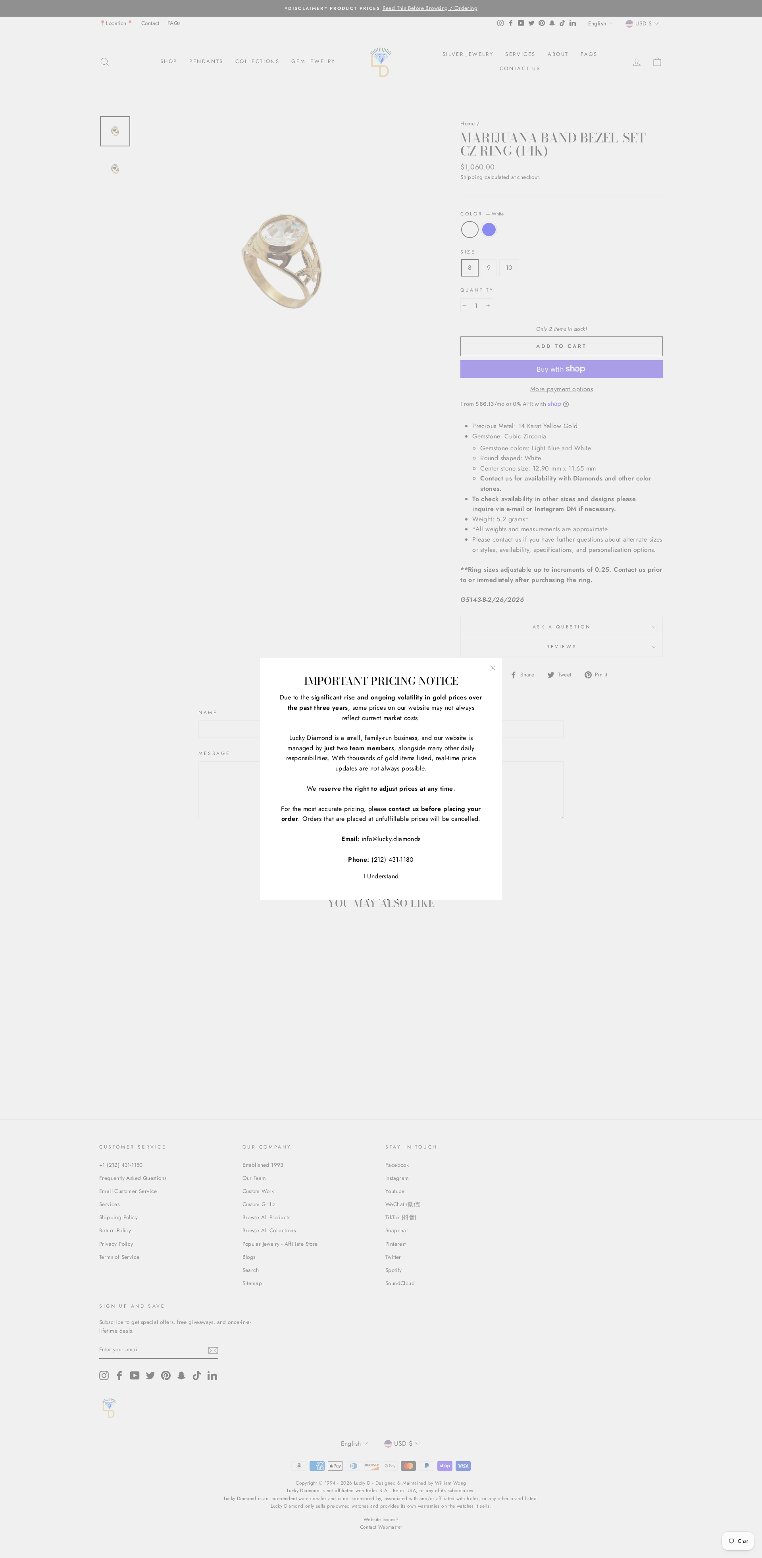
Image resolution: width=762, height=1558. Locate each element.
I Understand (381, 876)
